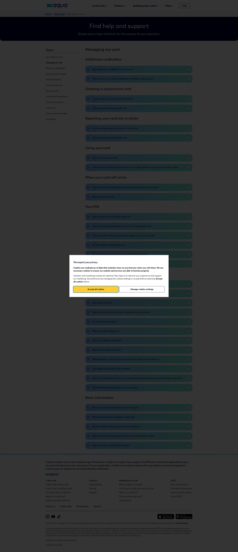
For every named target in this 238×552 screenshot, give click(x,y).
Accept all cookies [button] (96, 289)
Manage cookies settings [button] (142, 289)
